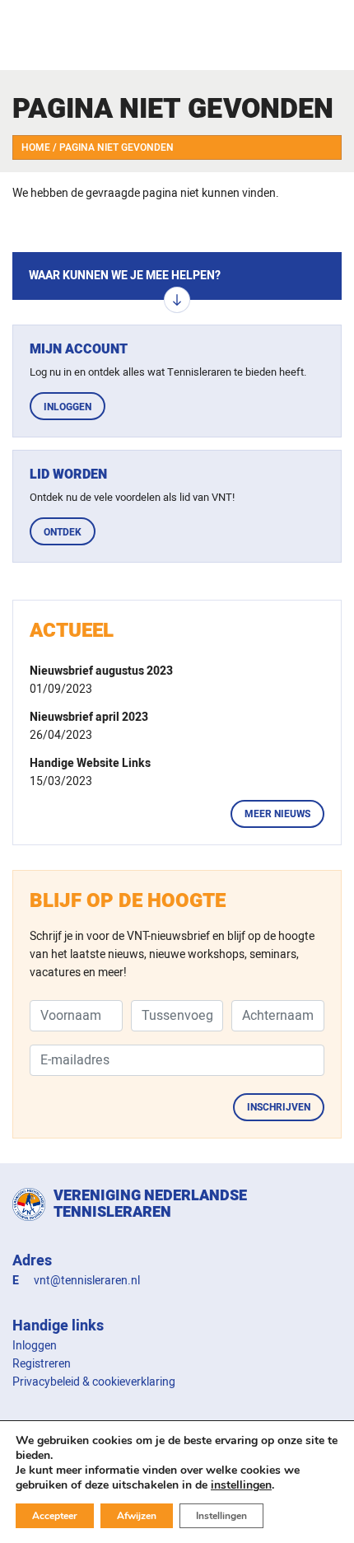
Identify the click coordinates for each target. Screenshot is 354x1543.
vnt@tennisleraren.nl (87, 1280)
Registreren (41, 1363)
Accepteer (54, 1515)
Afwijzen (136, 1515)
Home (35, 147)
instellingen (241, 1485)
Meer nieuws (277, 814)
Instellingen (221, 1515)
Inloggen (67, 407)
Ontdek (63, 532)
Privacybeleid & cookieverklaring (93, 1382)
